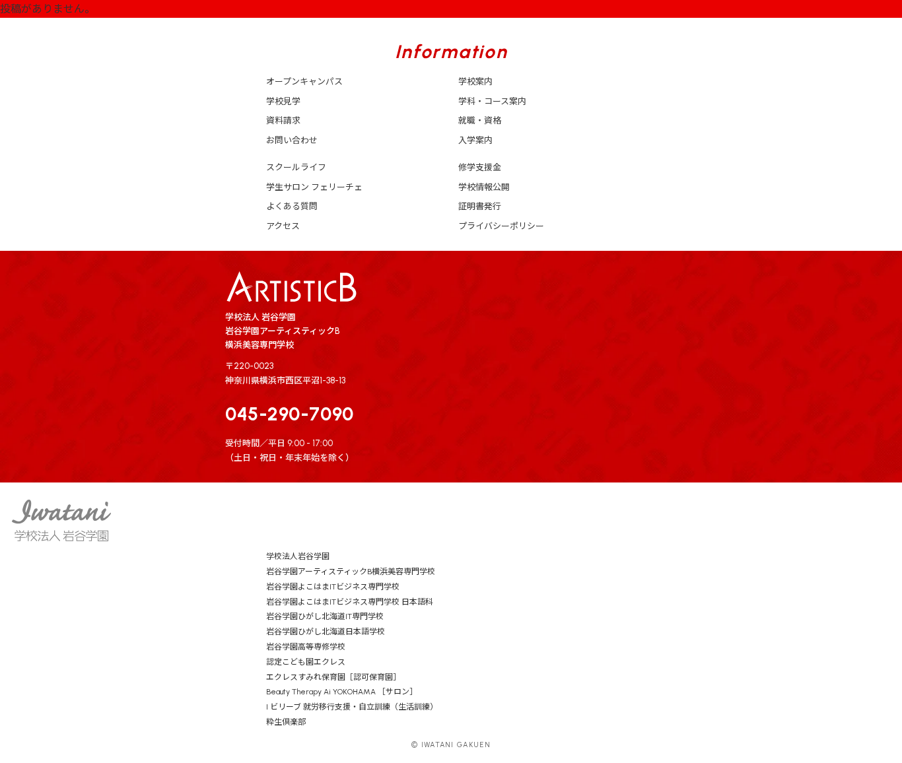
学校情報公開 (484, 187)
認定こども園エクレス (305, 662)
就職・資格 (479, 120)
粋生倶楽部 (286, 722)
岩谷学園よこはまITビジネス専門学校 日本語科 (349, 602)
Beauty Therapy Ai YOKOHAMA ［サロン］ (341, 691)
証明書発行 (479, 206)
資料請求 (283, 120)
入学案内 (475, 140)
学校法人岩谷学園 (298, 556)
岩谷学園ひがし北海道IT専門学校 (325, 616)
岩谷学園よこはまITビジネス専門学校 (332, 586)
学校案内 (475, 81)
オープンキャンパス (304, 81)
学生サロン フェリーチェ (314, 187)
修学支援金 (479, 167)
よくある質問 (292, 206)
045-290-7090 (289, 414)
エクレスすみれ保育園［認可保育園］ (333, 677)
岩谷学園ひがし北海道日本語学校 (325, 631)
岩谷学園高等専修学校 (305, 646)
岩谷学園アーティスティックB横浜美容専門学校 (350, 571)
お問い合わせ (292, 140)
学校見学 (283, 101)
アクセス (283, 226)
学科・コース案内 (492, 101)
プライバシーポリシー (501, 226)
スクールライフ (296, 167)
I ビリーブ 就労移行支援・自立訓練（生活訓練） (352, 707)
